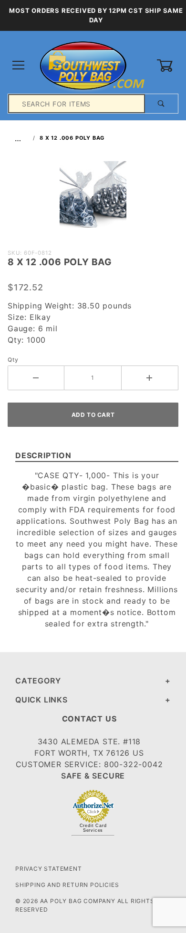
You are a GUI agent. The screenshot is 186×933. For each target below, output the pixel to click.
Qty (13, 359)
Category (38, 680)
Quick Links (41, 699)
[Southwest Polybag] (92, 65)
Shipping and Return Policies (67, 884)
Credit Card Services (93, 828)
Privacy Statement (48, 868)
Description (43, 455)
